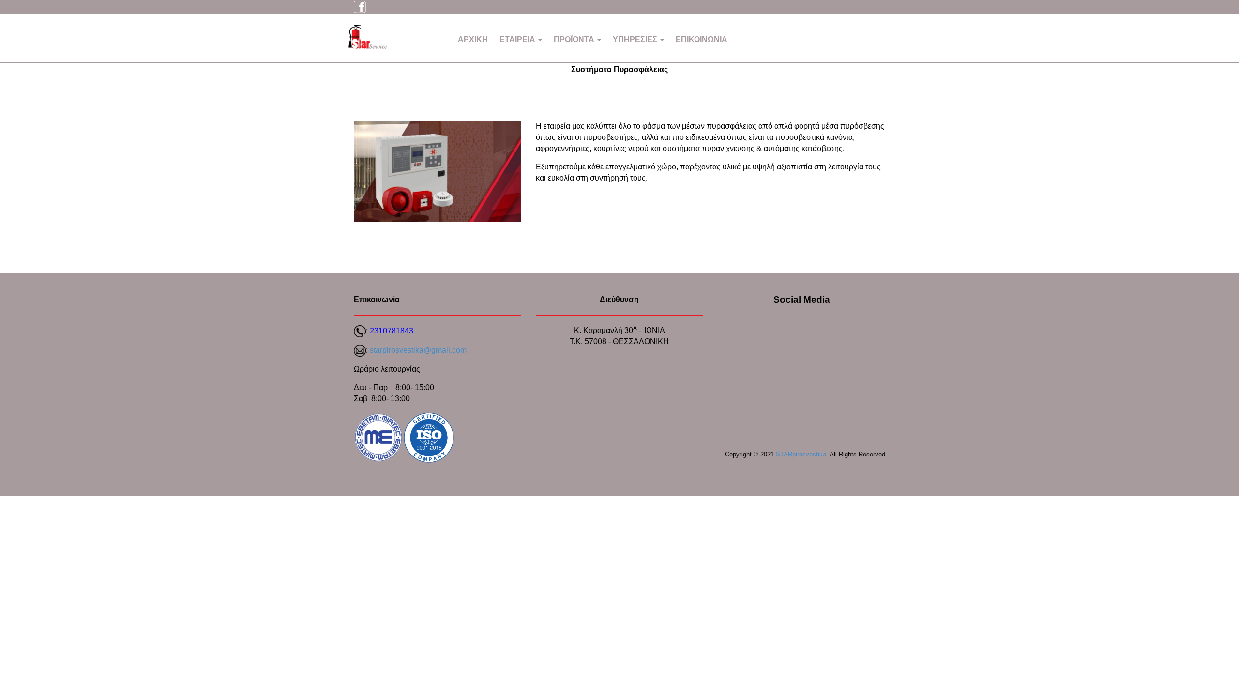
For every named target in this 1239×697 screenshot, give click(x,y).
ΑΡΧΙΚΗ (473, 39)
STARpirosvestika (801, 454)
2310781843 (391, 331)
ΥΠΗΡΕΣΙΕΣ (636, 39)
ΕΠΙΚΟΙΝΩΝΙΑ (701, 39)
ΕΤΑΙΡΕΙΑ (518, 39)
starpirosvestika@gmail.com (418, 350)
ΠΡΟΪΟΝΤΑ (575, 39)
